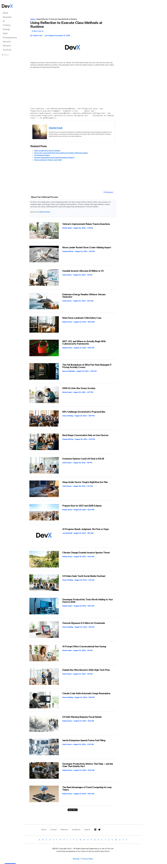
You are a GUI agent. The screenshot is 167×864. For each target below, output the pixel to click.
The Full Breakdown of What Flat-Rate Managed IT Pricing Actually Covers (87, 366)
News (5, 13)
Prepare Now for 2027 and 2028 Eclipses (82, 505)
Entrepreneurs (10, 37)
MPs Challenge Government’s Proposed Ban (83, 411)
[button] (73, 810)
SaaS (5, 33)
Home (32, 19)
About (43, 829)
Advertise (64, 829)
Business (7, 17)
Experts (87, 829)
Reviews (7, 45)
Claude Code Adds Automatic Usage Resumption (86, 693)
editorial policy (44, 212)
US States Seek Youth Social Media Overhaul (83, 576)
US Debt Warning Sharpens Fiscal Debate (82, 717)
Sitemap (76, 859)
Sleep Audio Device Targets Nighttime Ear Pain (85, 482)
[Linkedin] (95, 829)
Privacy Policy (87, 859)
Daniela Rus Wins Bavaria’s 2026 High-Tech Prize (86, 670)
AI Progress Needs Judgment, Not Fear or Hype (85, 529)
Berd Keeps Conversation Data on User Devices (85, 435)
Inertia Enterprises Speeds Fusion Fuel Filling (83, 740)
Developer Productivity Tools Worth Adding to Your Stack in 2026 (87, 600)
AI (4, 21)
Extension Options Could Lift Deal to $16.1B (83, 458)
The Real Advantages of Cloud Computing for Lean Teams (87, 788)
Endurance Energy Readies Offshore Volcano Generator (84, 295)
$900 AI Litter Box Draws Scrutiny (78, 388)
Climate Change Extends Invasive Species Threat (86, 552)
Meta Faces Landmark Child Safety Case (81, 318)
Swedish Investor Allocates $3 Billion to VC (83, 271)
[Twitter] (99, 829)
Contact (53, 829)
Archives (7, 49)
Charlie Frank (56, 128)
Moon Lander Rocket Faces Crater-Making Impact (86, 247)
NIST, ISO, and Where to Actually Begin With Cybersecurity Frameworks (84, 342)
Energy (6, 29)
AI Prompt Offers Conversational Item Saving (84, 646)
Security (7, 41)
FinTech (7, 25)
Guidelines (76, 829)
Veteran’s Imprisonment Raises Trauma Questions (86, 224)
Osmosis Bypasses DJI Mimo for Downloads (83, 623)
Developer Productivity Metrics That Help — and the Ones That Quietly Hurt (87, 765)
